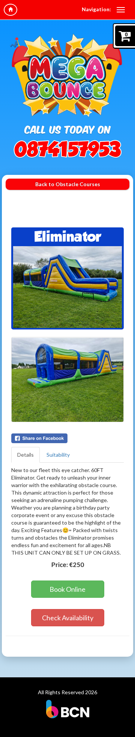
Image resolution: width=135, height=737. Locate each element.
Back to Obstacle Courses (67, 184)
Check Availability (67, 618)
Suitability (58, 454)
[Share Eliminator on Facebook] (67, 438)
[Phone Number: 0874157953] (68, 149)
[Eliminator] (67, 287)
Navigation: (96, 9)
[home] (10, 10)
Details (25, 454)
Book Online (68, 589)
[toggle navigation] (120, 9)
